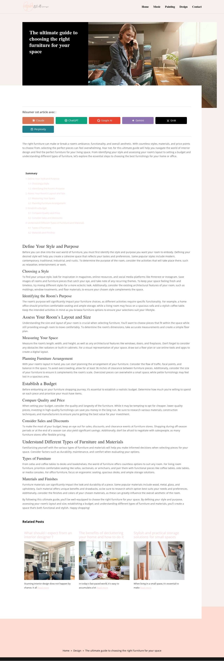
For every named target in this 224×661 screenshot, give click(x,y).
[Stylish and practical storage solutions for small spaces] (159, 579)
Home (145, 7)
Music (156, 7)
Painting (170, 7)
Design (184, 7)
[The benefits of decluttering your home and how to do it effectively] (104, 579)
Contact (197, 7)
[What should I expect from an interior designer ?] (49, 579)
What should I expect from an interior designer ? (48, 535)
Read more (43, 587)
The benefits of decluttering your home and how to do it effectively (101, 535)
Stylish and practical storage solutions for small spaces (156, 535)
